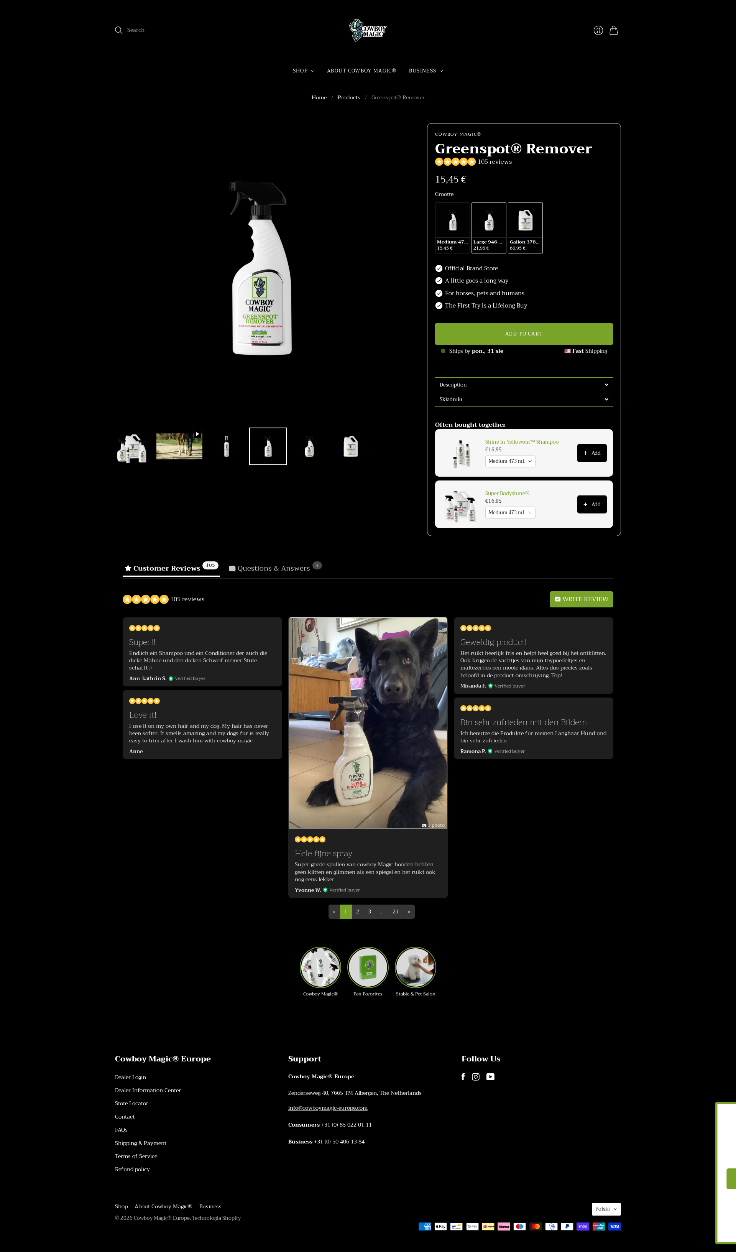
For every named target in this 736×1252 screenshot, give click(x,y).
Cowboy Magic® (458, 134)
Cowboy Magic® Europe (162, 1218)
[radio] (452, 227)
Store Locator (131, 1103)
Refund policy (132, 1169)
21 (396, 911)
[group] (320, 972)
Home (319, 98)
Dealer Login (130, 1077)
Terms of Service (136, 1156)
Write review (584, 599)
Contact (125, 1116)
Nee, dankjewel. (642, 1208)
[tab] (524, 384)
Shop (300, 70)
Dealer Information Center (148, 1090)
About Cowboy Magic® (362, 70)
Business (422, 70)
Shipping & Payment (140, 1143)
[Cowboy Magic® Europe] (368, 30)
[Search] (119, 30)
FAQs (121, 1129)
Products (349, 98)
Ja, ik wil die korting (642, 1180)
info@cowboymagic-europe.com (328, 1107)
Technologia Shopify (216, 1218)
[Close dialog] (718, 1111)
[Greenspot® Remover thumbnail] (132, 446)
